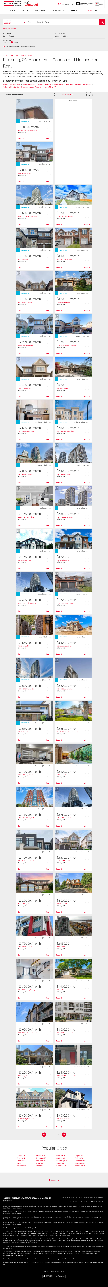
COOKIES (92, 1201)
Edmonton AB (41, 1158)
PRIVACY (86, 1201)
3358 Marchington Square (64, 646)
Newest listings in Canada (32, 1228)
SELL (24, 10)
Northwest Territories (84, 1206)
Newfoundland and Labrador (70, 1206)
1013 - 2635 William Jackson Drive (67, 1076)
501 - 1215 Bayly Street (25, 474)
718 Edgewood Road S (25, 646)
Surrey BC (20, 1163)
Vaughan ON (21, 1166)
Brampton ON (80, 1161)
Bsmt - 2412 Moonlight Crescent (66, 345)
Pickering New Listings (11, 84)
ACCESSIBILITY (100, 1201)
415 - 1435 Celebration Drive (26, 689)
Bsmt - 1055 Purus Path (63, 861)
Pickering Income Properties (32, 87)
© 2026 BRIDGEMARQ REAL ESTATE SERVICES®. (22, 1198)
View (47, 138)
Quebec (19, 1206)
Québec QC (79, 1158)
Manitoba (40, 1206)
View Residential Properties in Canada (13, 1228)
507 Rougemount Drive (63, 388)
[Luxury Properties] (84, 4)
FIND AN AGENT (40, 10)
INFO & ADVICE (56, 10)
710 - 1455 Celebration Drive (65, 517)
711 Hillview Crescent (63, 1119)
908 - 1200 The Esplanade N (65, 1033)
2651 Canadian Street (63, 560)
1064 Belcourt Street (24, 388)
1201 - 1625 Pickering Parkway (27, 818)
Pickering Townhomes (83, 84)
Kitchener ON (80, 1166)
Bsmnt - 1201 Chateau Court (65, 216)
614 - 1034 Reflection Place (26, 947)
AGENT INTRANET (73, 1201)
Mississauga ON (62, 1161)
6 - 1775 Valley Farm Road (26, 1119)
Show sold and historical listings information (19, 46)
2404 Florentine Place (24, 173)
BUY (11, 10)
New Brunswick (56, 1206)
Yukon (14, 1208)
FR (96, 10)
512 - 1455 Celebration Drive (65, 818)
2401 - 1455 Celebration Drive (27, 603)
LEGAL (81, 1201)
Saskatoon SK (61, 1166)
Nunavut (19, 1208)
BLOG (80, 1198)
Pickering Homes (29, 84)
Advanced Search (9, 29)
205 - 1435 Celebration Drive (65, 689)
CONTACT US (66, 1198)
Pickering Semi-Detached (63, 84)
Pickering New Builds (11, 87)
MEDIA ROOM (74, 1198)
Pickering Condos (44, 84)
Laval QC (39, 1163)
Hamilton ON (40, 1161)
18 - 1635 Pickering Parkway (26, 990)
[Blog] (99, 3)
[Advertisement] (73, 135)
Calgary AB (79, 1156)
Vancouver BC (61, 1156)
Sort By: (89, 92)
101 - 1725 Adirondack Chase (65, 431)
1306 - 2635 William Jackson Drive (28, 1033)
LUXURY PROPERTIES (89, 1198)
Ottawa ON (21, 1158)
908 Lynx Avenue (62, 990)
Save (20, 138)
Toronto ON (21, 1156)
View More (49, 87)
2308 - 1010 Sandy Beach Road (27, 216)
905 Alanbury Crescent (63, 775)
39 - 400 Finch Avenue (25, 560)
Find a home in (7, 1206)
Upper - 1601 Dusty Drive (25, 345)
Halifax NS (21, 1161)
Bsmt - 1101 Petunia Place (26, 517)
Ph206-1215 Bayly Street (64, 947)
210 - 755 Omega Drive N (25, 775)
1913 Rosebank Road (63, 302)
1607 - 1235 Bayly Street (64, 474)
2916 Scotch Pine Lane (25, 302)
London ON (60, 1163)
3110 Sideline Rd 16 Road (26, 861)
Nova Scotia (94, 1206)
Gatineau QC (40, 1166)
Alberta (24, 1206)
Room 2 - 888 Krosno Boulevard (28, 130)
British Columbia (31, 1206)
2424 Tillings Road (24, 1076)
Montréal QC (40, 1156)
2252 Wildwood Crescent (64, 259)
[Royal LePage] (21, 4)
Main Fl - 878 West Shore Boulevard (67, 732)
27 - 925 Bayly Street (24, 732)
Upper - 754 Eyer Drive (24, 904)
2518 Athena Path (23, 259)
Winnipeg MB (60, 1158)
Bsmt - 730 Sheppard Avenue (65, 603)
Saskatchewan (47, 1206)
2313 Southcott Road (63, 904)
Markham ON (79, 1163)
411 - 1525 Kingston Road (26, 431)
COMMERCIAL (100, 1198)
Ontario (14, 1206)
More (73, 10)
